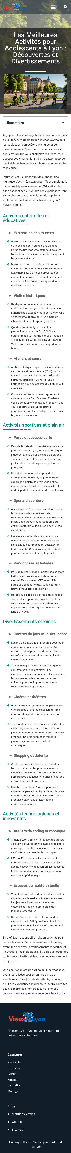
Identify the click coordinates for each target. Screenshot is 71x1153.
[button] (53, 7)
